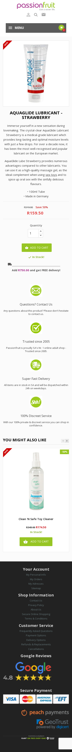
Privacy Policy (36, 605)
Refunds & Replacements (36, 644)
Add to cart (36, 247)
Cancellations (36, 649)
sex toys (51, 175)
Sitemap (36, 588)
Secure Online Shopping (36, 614)
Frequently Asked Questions (36, 631)
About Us (36, 609)
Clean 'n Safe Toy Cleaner (36, 519)
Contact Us (36, 600)
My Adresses (36, 583)
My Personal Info (36, 574)
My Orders (36, 579)
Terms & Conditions (36, 618)
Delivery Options (36, 640)
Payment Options (36, 635)
